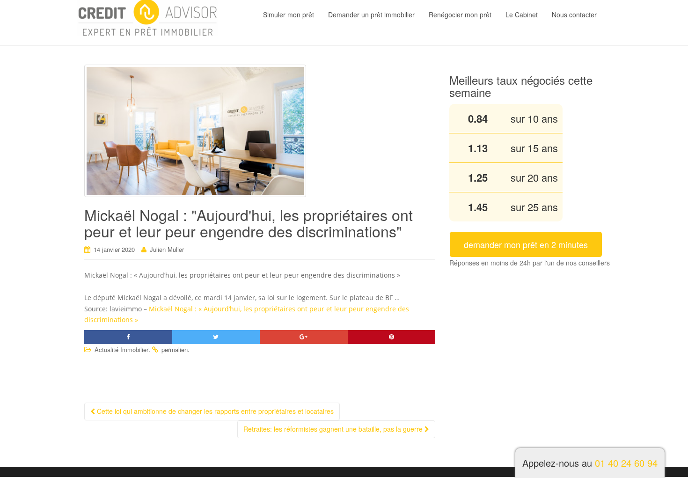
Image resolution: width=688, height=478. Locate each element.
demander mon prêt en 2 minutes (526, 244)
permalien (174, 349)
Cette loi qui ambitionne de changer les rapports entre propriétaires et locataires (214, 411)
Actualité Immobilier (121, 349)
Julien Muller (167, 249)
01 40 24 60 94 (626, 463)
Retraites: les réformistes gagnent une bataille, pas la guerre (334, 429)
